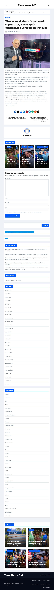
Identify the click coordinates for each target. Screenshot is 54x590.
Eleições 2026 (8, 439)
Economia (7, 429)
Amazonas (40, 146)
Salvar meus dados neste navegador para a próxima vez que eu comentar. (24, 212)
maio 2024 (7, 384)
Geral (6, 456)
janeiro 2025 (8, 356)
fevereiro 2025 (8, 352)
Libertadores (8, 467)
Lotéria (6, 470)
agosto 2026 (8, 290)
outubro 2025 (8, 325)
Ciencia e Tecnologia (10, 415)
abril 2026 (7, 304)
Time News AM (27, 5)
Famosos (7, 453)
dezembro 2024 (9, 359)
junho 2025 (8, 339)
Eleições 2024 (8, 436)
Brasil (6, 404)
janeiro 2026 (8, 314)
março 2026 (8, 307)
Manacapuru (8, 474)
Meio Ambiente (9, 481)
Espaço (7, 446)
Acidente (24, 146)
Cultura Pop (8, 422)
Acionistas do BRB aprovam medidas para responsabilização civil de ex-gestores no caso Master (15, 545)
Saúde (6, 505)
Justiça (7, 463)
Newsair (22, 583)
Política (7, 17)
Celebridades (8, 411)
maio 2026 (7, 300)
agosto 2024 (8, 373)
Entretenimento (9, 443)
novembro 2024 (9, 363)
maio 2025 (7, 342)
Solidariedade (8, 512)
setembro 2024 (9, 370)
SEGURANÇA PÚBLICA (10, 509)
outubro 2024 (8, 366)
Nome (7, 198)
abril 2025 (7, 346)
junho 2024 (8, 380)
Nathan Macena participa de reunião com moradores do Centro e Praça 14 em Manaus (26, 254)
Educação (7, 432)
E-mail (7, 202)
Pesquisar (45, 225)
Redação (11, 31)
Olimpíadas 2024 (9, 488)
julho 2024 (7, 377)
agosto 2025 (8, 332)
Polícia (6, 498)
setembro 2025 (9, 328)
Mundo (6, 484)
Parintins (7, 495)
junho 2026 (8, 297)
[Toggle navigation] (6, 5)
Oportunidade (8, 491)
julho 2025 (7, 335)
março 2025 (8, 349)
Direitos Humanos (9, 425)
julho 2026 (7, 293)
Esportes (7, 449)
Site (6, 207)
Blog (6, 401)
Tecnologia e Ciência (45, 584)
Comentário (8, 178)
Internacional (8, 460)
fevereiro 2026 (8, 311)
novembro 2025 (9, 321)
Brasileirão (7, 408)
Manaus (7, 477)
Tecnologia (7, 515)
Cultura (7, 418)
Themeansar (7, 585)
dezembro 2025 (9, 318)
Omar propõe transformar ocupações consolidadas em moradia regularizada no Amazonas (38, 565)
